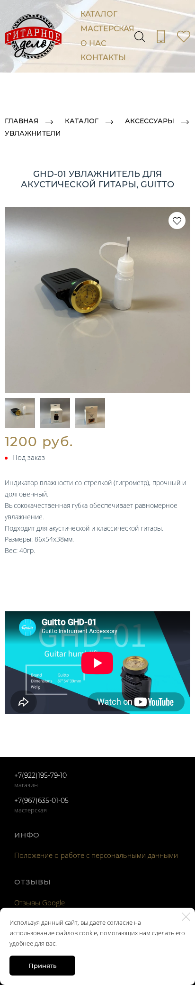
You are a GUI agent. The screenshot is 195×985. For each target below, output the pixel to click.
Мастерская (107, 28)
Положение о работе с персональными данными (96, 855)
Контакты (103, 57)
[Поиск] (139, 36)
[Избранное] (183, 36)
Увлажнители (33, 133)
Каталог (98, 13)
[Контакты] (161, 36)
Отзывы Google (39, 902)
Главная (21, 121)
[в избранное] (177, 220)
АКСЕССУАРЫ (149, 121)
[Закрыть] (186, 916)
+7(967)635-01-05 (41, 800)
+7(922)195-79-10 (40, 775)
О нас (93, 43)
